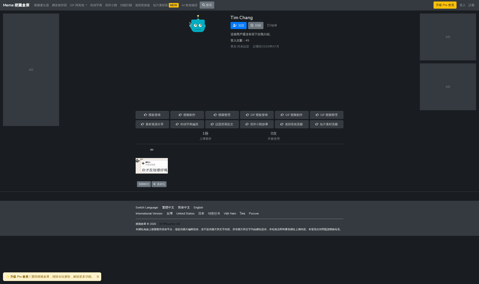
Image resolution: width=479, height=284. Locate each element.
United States (185, 213)
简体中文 (184, 207)
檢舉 (273, 25)
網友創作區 (59, 5)
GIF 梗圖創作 (294, 115)
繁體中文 (168, 207)
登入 (463, 5)
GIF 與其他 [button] (77, 5)
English (198, 207)
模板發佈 (154, 115)
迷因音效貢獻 (293, 124)
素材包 (160, 184)
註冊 (472, 5)
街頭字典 (96, 5)
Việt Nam (230, 213)
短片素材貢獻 (328, 124)
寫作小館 (111, 5)
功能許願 (126, 5)
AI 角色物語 (189, 5)
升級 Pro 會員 (445, 5)
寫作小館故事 (258, 124)
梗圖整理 (224, 115)
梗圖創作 (189, 115)
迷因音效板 (142, 5)
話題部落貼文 (224, 124)
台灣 (170, 213)
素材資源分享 (154, 124)
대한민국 (214, 213)
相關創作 (144, 184)
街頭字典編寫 (189, 124)
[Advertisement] (239, 78)
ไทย (242, 213)
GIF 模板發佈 (259, 115)
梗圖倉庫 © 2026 (146, 224)
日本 (201, 213)
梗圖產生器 (41, 5)
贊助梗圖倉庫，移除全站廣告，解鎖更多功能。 (50, 277)
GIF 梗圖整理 (329, 115)
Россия (254, 213)
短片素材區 (165, 5)
